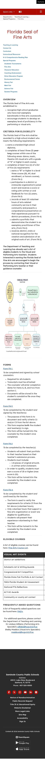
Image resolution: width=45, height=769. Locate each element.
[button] (9, 12)
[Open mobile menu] (41, 12)
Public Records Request (23, 701)
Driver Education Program (13, 76)
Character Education (11, 70)
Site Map (22, 715)
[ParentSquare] (22, 737)
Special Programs (9, 19)
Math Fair (7, 85)
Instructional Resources (11, 54)
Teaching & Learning (21, 17)
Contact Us (7, 48)
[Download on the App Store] (22, 748)
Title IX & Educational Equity (22, 704)
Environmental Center (12, 79)
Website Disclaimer (22, 708)
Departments (7, 17)
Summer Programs (10, 92)
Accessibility (22, 718)
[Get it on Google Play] (22, 742)
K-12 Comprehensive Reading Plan (15, 57)
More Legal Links (22, 711)
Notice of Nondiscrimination (22, 698)
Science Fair (8, 88)
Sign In (22, 721)
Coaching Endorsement (12, 73)
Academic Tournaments (12, 64)
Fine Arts (7, 67)
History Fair (8, 82)
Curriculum (7, 51)
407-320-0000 (25, 685)
